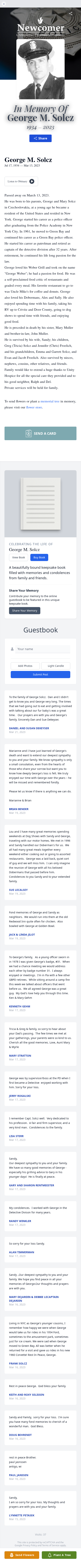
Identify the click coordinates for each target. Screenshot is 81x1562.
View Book (18, 557)
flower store (34, 407)
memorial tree (50, 401)
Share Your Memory (24, 610)
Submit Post (40, 674)
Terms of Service (51, 1545)
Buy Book (39, 557)
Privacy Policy (30, 1545)
